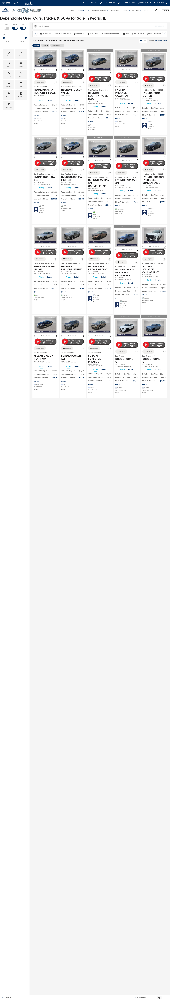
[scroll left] (35, 34)
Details (49, 100)
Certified (15, 24)
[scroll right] (164, 34)
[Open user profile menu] (166, 3)
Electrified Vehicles (98, 11)
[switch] (6, 27)
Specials (135, 10)
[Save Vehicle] (55, 82)
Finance (125, 10)
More (145, 11)
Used (23, 24)
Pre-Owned (82, 10)
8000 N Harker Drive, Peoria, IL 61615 (151, 3)
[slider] (4, 38)
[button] (156, 10)
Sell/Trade (115, 10)
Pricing (41, 100)
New (72, 10)
